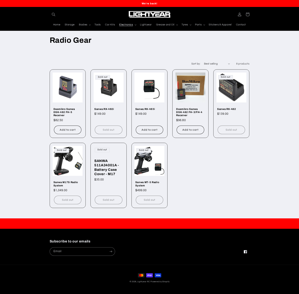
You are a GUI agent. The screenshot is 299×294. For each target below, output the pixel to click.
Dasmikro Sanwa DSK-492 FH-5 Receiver (64, 112)
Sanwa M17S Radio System (65, 184)
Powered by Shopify (160, 282)
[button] (54, 14)
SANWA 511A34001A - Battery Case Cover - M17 (106, 167)
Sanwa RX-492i (104, 109)
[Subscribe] (111, 251)
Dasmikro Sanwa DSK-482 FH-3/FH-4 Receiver (189, 112)
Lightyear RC (143, 282)
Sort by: (195, 63)
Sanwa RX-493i (145, 109)
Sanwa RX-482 (226, 109)
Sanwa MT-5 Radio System (147, 184)
